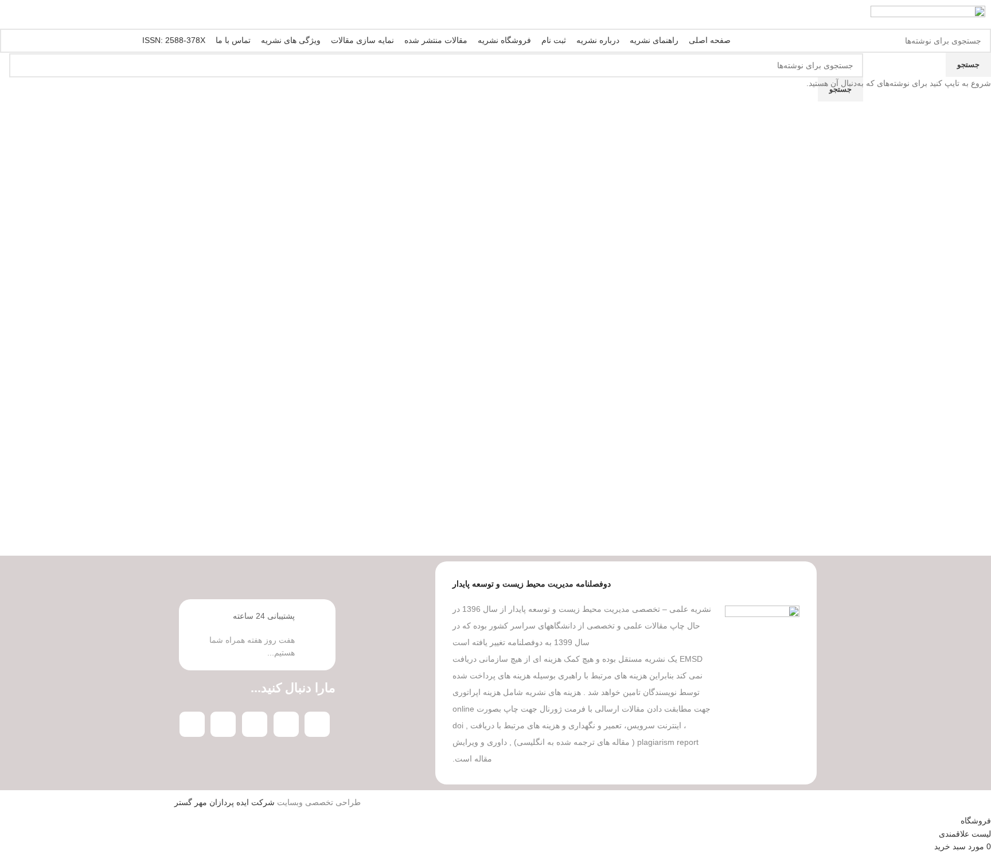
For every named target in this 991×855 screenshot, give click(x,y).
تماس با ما (233, 40)
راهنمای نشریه (654, 40)
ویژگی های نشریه (291, 40)
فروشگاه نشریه (504, 40)
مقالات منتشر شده (435, 40)
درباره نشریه (597, 40)
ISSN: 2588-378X (173, 40)
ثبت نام (553, 40)
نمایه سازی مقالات (362, 40)
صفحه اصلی (710, 40)
